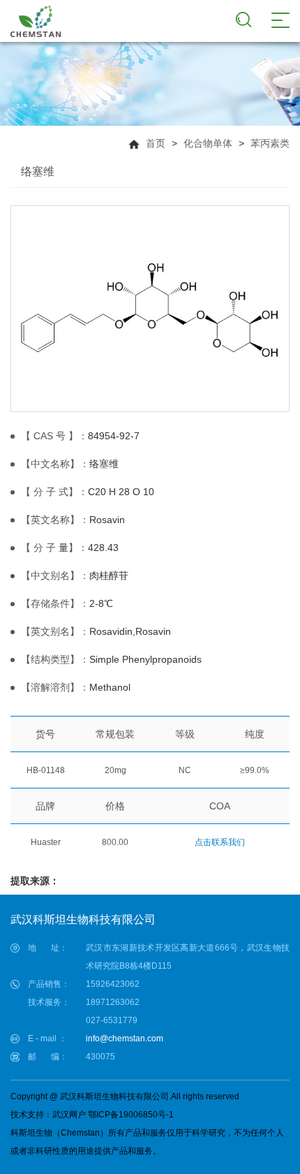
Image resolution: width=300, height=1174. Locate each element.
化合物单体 (207, 143)
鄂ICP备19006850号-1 (131, 1115)
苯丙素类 (270, 143)
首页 (155, 143)
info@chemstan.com (124, 1038)
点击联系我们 (220, 842)
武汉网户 (69, 1115)
